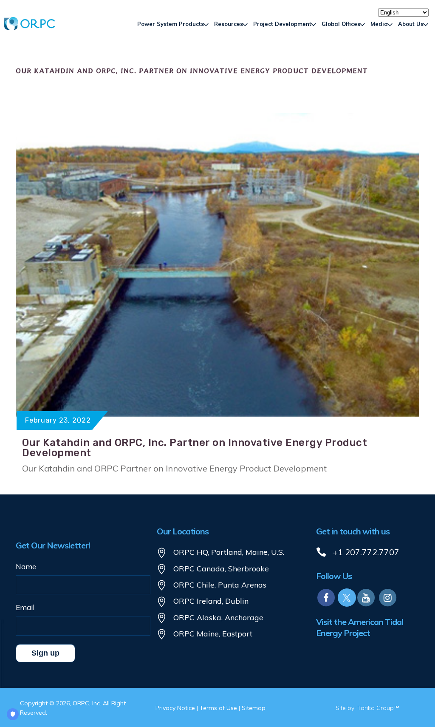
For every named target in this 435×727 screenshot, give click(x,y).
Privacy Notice (175, 708)
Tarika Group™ (378, 708)
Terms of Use (218, 708)
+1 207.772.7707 (366, 552)
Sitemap (254, 708)
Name (26, 566)
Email (25, 607)
